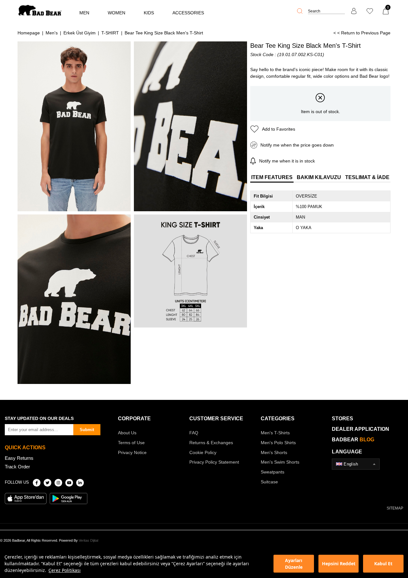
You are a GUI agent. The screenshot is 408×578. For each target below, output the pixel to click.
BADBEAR (353, 439)
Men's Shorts (274, 452)
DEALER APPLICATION (360, 429)
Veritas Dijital (88, 540)
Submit (87, 429)
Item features (272, 177)
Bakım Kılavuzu (319, 177)
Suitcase (269, 481)
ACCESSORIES (188, 12)
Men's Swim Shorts (280, 462)
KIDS (149, 12)
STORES (342, 418)
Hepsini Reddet (338, 563)
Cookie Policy (202, 452)
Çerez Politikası (64, 570)
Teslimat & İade (367, 177)
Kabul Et (383, 563)
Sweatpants (272, 471)
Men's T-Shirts (275, 432)
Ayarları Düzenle (293, 563)
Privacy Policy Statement (214, 462)
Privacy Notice (132, 452)
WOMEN (116, 12)
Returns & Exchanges (211, 442)
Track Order (17, 466)
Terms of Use (131, 442)
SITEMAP (395, 508)
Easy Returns (19, 458)
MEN (84, 12)
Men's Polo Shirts (278, 442)
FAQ (193, 432)
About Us (127, 432)
